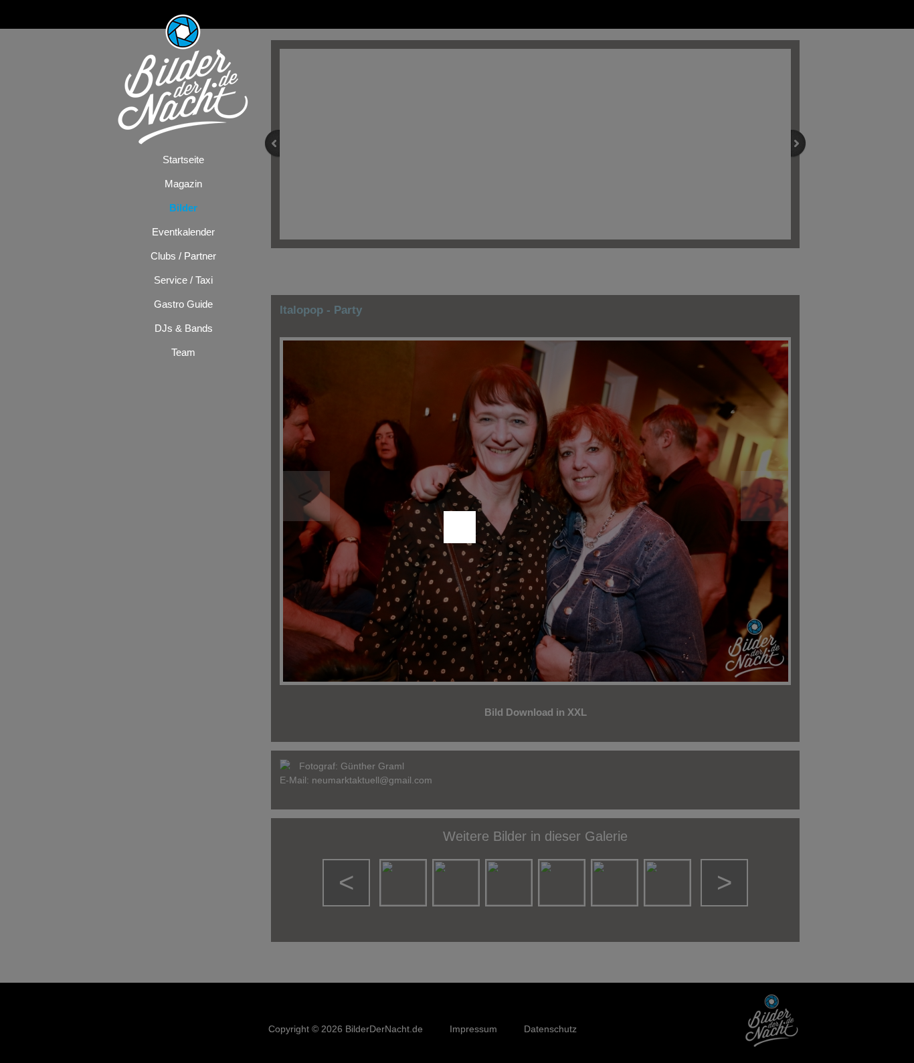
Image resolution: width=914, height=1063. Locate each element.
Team (183, 352)
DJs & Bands (184, 328)
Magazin (183, 183)
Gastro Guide (183, 304)
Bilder (183, 207)
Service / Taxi (183, 280)
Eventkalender (183, 231)
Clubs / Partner (183, 256)
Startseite (183, 159)
